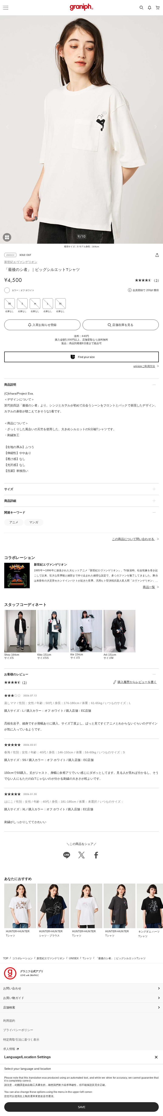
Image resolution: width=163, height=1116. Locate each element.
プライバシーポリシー (18, 1030)
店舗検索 (9, 1007)
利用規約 (9, 1020)
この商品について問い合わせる (133, 539)
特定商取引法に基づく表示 (21, 1039)
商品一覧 (149, 587)
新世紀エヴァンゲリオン (20, 262)
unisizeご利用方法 (144, 366)
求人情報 (9, 1049)
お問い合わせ (12, 988)
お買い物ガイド (13, 998)
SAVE (81, 1107)
